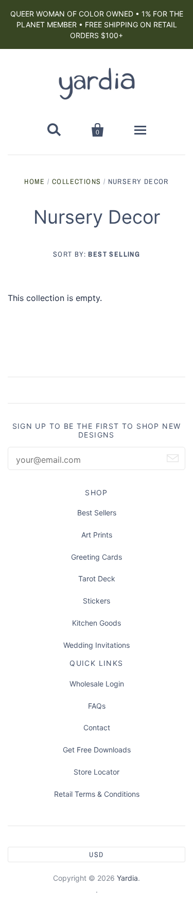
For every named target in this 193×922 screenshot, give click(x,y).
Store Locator (96, 771)
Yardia (127, 878)
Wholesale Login (96, 683)
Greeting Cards (96, 556)
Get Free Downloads (97, 749)
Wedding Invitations (96, 645)
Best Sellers (96, 512)
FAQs (97, 705)
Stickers (96, 600)
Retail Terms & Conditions (96, 794)
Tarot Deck (96, 578)
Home (34, 181)
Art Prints (96, 534)
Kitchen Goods (96, 622)
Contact (96, 727)
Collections (76, 181)
